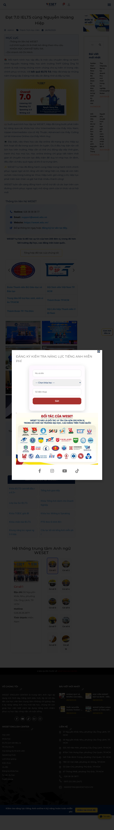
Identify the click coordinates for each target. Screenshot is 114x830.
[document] (57, 415)
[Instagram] (52, 471)
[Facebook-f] (39, 471)
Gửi (57, 401)
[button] (98, 351)
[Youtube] (64, 471)
